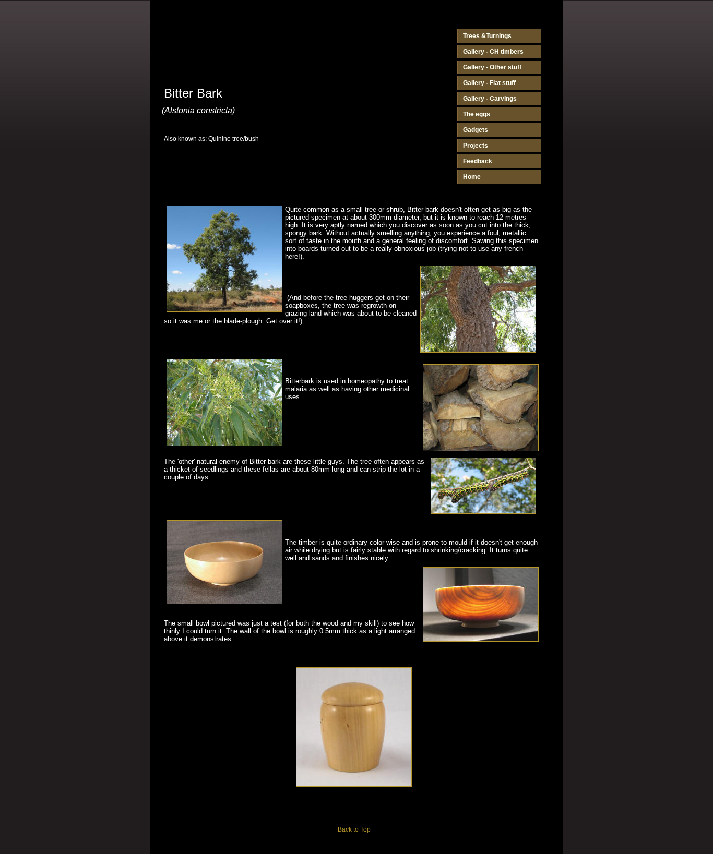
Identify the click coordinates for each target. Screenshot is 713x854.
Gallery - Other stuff (492, 67)
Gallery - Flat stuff (489, 83)
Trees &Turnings (487, 36)
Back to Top (354, 829)
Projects (475, 145)
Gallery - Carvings (490, 98)
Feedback (477, 161)
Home (472, 177)
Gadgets (475, 130)
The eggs (476, 114)
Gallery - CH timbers (493, 51)
